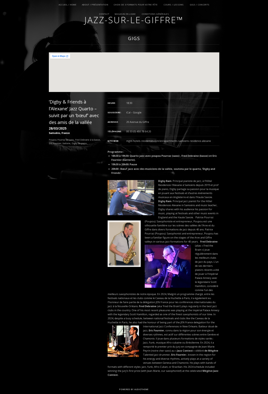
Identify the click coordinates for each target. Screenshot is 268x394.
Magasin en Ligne (125, 14)
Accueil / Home (67, 4)
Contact (104, 14)
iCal (128, 112)
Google (137, 112)
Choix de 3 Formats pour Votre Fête (136, 4)
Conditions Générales (155, 14)
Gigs (134, 38)
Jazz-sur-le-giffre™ (134, 20)
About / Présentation (95, 4)
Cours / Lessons (174, 4)
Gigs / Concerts (200, 4)
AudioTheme (141, 389)
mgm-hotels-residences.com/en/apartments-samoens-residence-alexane (168, 141)
